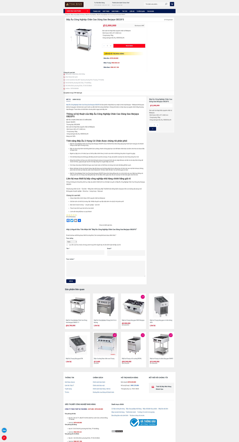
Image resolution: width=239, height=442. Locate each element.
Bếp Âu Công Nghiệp (91, 14)
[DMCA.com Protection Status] (117, 432)
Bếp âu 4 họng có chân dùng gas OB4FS (161, 360)
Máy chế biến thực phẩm (150, 410)
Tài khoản (150, 11)
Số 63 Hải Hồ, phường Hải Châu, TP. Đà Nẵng (78, 84)
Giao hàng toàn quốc (72, 79)
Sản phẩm (115, 11)
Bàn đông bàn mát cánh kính (120, 417)
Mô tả (68, 101)
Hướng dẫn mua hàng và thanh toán (103, 394)
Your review (70, 261)
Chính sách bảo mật (99, 387)
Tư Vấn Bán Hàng (99, 2)
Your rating (69, 240)
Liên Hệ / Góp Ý (69, 387)
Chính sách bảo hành (99, 384)
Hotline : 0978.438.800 (72, 90)
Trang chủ (96, 11)
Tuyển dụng (141, 11)
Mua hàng (129, 46)
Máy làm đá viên (163, 410)
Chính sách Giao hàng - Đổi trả (101, 390)
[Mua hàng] (152, 131)
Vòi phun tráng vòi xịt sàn (137, 417)
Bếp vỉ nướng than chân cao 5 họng (104, 360)
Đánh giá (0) (77, 101)
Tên (68, 250)
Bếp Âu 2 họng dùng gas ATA (74, 360)
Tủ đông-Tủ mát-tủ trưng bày (146, 413)
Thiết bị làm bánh (131, 413)
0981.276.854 (135, 387)
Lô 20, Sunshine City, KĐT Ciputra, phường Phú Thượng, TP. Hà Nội (85, 81)
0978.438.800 (132, 384)
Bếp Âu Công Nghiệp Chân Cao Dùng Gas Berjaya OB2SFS (83, 106)
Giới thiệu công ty (70, 384)
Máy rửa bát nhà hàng (118, 413)
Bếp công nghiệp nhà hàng (77, 14)
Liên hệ (132, 11)
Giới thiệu (106, 11)
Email (109, 250)
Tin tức (124, 11)
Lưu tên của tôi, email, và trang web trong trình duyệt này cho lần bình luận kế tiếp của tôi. (95, 246)
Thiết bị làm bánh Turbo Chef (120, 2)
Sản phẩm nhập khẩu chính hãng (75, 76)
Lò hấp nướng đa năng (118, 410)
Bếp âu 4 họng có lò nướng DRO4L (132, 360)
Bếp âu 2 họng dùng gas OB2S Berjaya (133, 322)
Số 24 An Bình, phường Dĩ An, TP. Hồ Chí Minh (79, 87)
